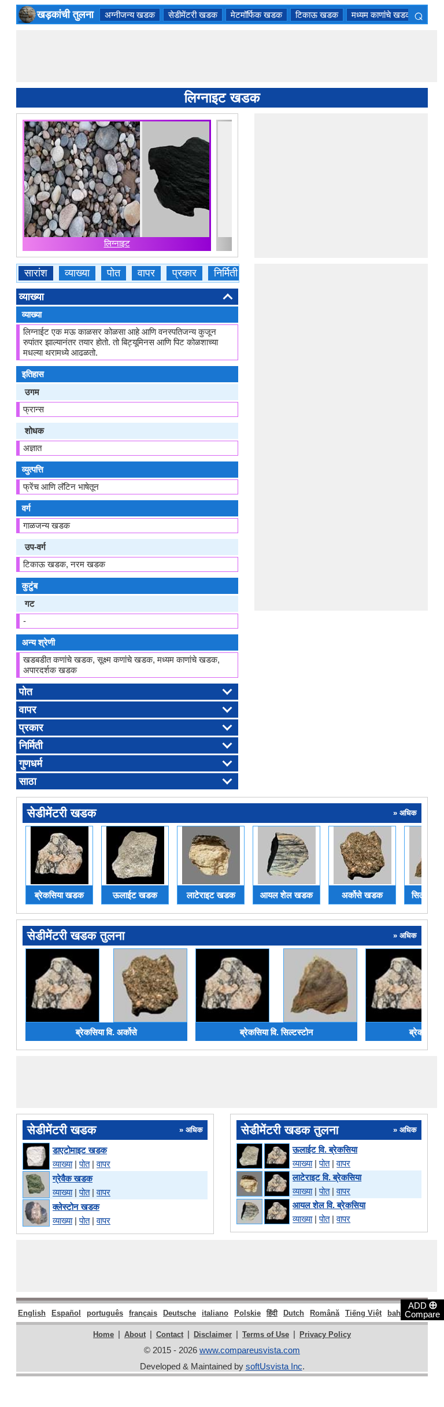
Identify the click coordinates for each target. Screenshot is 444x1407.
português (105, 1313)
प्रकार (184, 273)
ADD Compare (422, 1309)
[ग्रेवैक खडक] (36, 1185)
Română (324, 1313)
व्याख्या (77, 273)
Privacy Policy (325, 1334)
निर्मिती (226, 273)
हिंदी (272, 1313)
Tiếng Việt (363, 1313)
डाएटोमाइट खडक (80, 1150)
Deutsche (179, 1313)
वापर (146, 273)
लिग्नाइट (117, 243)
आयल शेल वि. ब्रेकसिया (329, 1205)
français (143, 1313)
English (32, 1313)
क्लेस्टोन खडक (76, 1207)
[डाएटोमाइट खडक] (36, 1157)
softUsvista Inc (274, 1366)
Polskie (247, 1313)
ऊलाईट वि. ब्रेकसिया (325, 1149)
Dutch (293, 1313)
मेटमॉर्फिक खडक (256, 15)
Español (66, 1313)
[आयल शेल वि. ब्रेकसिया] (262, 1212)
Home (103, 1334)
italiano (215, 1313)
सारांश (35, 273)
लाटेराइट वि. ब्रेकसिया (327, 1177)
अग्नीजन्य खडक (130, 15)
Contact (169, 1334)
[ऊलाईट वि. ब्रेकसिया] (262, 1156)
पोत (113, 273)
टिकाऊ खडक (316, 15)
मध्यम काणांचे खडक (382, 15)
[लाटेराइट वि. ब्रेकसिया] (262, 1184)
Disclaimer (213, 1334)
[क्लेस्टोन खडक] (36, 1213)
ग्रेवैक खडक (72, 1178)
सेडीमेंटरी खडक (192, 15)
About (135, 1334)
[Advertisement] (226, 56)
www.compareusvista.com (249, 1350)
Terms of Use (265, 1334)
